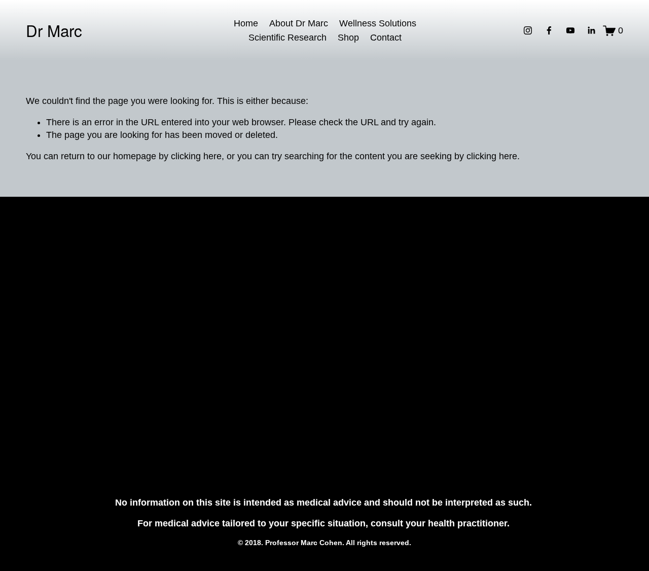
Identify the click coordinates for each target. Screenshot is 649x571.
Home (246, 23)
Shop (348, 37)
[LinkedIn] (591, 30)
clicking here (196, 156)
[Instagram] (528, 30)
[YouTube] (570, 30)
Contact (386, 37)
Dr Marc (54, 30)
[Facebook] (549, 30)
